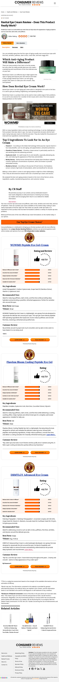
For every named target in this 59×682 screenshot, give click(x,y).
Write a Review (7, 43)
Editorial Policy (19, 667)
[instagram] (32, 669)
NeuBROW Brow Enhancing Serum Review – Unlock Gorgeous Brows (48, 628)
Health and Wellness (12, 12)
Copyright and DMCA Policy (20, 657)
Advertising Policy (19, 653)
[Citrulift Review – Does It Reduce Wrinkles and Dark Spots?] (29, 624)
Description (6, 47)
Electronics (4, 653)
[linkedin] (38, 669)
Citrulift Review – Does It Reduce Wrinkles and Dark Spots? (29, 628)
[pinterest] (35, 669)
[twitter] (41, 669)
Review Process (5, 659)
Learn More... (51, 435)
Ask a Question (20, 43)
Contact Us (4, 664)
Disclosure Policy (19, 670)
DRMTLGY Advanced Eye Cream (29, 474)
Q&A (21, 47)
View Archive (13, 202)
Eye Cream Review (25, 12)
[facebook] (30, 669)
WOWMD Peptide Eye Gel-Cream (29, 245)
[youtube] (44, 669)
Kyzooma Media (35, 678)
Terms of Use (18, 661)
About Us (3, 662)
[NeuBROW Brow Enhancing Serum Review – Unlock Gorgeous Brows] (48, 624)
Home (2, 12)
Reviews (15, 47)
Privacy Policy (18, 673)
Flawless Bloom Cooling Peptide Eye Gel (29, 362)
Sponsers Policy (19, 664)
